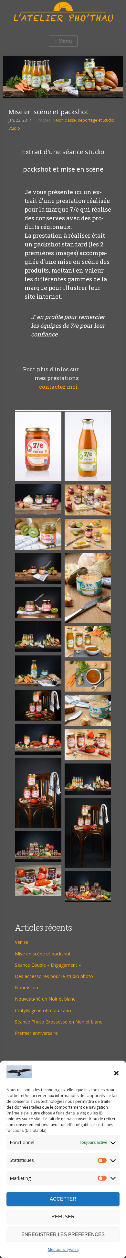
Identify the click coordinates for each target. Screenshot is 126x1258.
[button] (116, 1073)
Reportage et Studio (96, 120)
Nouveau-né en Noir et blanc (45, 999)
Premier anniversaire (36, 1033)
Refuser (63, 1216)
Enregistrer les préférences (63, 1234)
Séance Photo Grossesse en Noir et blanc (58, 1022)
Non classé (66, 120)
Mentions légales (63, 1249)
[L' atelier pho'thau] (63, 12)
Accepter (63, 1199)
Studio (14, 128)
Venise (21, 942)
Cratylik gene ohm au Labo (43, 1010)
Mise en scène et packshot (43, 954)
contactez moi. (59, 386)
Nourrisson (26, 987)
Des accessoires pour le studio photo (54, 976)
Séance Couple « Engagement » (48, 965)
